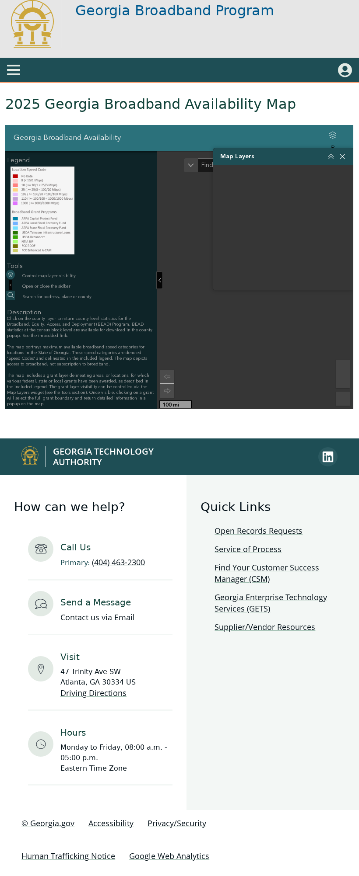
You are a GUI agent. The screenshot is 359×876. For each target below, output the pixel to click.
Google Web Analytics (169, 856)
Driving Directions (93, 693)
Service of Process (248, 549)
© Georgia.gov (47, 823)
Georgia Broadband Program (174, 10)
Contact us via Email (97, 617)
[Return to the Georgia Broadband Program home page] (40, 24)
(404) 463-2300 (118, 562)
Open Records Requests (259, 530)
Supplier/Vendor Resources (265, 627)
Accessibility (111, 823)
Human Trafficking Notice (68, 856)
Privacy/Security (177, 823)
